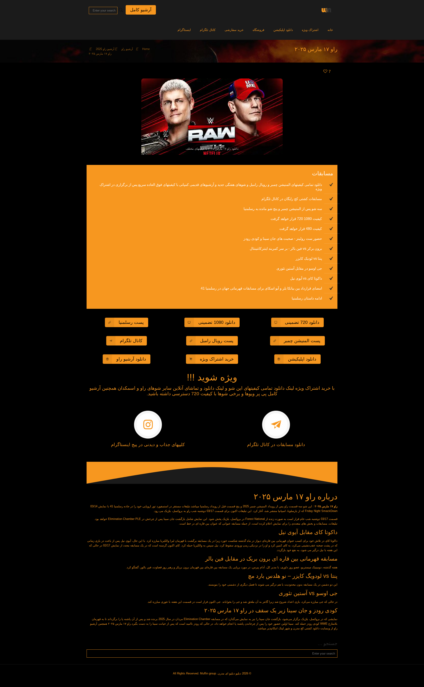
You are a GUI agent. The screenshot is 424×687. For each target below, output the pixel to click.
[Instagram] (213, 680)
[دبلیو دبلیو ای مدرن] (326, 10)
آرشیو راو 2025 (105, 49)
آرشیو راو (127, 49)
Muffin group (208, 673)
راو (286, 506)
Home (146, 49)
